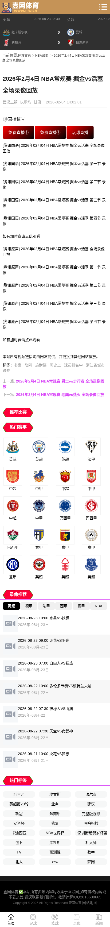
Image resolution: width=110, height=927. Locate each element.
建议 (91, 804)
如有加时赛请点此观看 (21, 236)
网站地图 (89, 903)
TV (19, 852)
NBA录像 (41, 55)
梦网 (91, 862)
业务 (55, 804)
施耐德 (40, 365)
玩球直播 (80, 132)
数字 (91, 852)
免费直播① (18, 132)
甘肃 (37, 102)
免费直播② (50, 132)
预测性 (55, 852)
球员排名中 (73, 365)
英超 (6, 19)
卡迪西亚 (18, 833)
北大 (19, 862)
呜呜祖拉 (91, 823)
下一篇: (53, 394)
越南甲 (55, 814)
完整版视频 (91, 814)
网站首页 (24, 55)
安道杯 (19, 823)
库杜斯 (55, 842)
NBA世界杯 (55, 833)
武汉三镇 (10, 102)
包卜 (19, 842)
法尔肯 (91, 794)
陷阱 (28, 365)
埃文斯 (55, 794)
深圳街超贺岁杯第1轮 (92, 833)
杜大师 (91, 842)
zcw (55, 862)
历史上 (55, 365)
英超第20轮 (19, 804)
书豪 (17, 365)
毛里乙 (19, 794)
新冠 (19, 814)
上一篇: (53, 384)
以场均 (25, 102)
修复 (55, 823)
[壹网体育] (21, 7)
